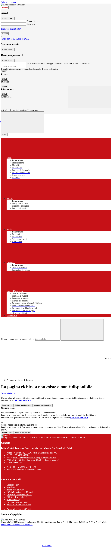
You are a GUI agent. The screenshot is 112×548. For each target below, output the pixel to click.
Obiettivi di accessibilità (17, 497)
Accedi (5, 7)
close (4, 134)
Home (106, 358)
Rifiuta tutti (23, 405)
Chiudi (4, 79)
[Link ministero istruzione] (13, 5)
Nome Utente (33, 21)
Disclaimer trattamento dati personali (17, 524)
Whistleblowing (13, 499)
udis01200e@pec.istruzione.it (35, 460)
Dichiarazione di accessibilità (19, 494)
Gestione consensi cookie (17, 502)
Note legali (11, 487)
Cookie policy (13, 485)
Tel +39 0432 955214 (19, 455)
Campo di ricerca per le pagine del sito (17, 339)
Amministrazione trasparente (19, 504)
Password (31, 24)
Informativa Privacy (15, 490)
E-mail (30, 63)
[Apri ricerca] (89, 97)
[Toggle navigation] (22, 122)
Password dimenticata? (11, 29)
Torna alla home (8, 393)
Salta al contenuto (8, 2)
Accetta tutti (42, 405)
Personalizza (7, 405)
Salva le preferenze (22, 432)
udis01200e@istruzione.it (34, 458)
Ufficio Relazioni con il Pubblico (21, 492)
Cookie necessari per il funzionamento (18, 425)
